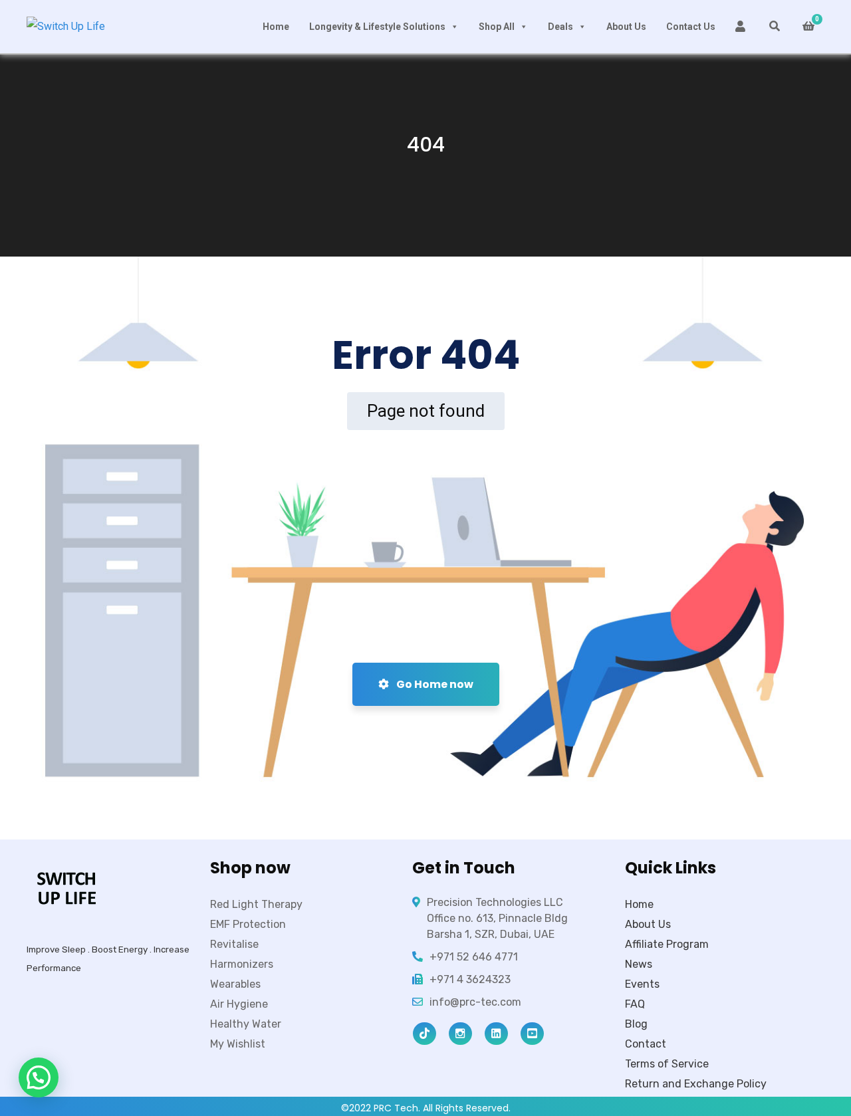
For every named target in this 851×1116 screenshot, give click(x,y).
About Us (626, 26)
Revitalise (234, 944)
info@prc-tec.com (475, 1002)
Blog (636, 1024)
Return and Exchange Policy (696, 1083)
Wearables (235, 984)
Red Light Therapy (256, 904)
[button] (39, 1077)
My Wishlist (237, 1044)
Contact (645, 1044)
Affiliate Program (667, 944)
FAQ (635, 1004)
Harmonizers (241, 964)
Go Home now (433, 684)
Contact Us (690, 26)
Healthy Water (245, 1024)
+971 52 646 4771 (473, 956)
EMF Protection (248, 924)
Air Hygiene (239, 1004)
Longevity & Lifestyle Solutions (377, 26)
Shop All (497, 26)
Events (642, 984)
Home (276, 26)
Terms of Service (667, 1064)
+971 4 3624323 (470, 979)
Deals (560, 26)
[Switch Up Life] (66, 27)
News (638, 964)
